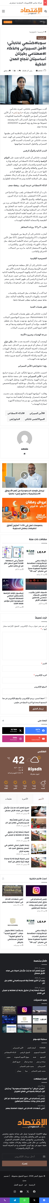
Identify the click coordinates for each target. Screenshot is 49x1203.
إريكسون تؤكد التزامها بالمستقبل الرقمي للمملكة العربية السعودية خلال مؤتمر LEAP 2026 (13, 598)
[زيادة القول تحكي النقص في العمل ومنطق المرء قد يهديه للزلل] (38, 849)
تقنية (34, 1057)
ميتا (26, 1071)
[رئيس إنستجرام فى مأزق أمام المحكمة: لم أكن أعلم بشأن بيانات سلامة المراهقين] (36, 890)
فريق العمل (16, 1062)
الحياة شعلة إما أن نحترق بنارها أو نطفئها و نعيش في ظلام (17, 835)
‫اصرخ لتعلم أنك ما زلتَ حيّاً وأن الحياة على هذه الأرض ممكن (16, 809)
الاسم (44, 663)
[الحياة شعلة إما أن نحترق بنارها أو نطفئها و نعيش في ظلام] (38, 836)
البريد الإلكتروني (40, 675)
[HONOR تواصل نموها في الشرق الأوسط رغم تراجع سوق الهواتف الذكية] (9, 1029)
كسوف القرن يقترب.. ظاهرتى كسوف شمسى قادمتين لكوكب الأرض (37, 596)
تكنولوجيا (33, 32)
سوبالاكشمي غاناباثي (34, 419)
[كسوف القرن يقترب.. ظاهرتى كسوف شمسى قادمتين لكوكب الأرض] (36, 584)
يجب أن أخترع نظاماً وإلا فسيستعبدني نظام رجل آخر (17, 821)
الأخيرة (25, 798)
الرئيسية (41, 32)
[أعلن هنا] (24, 22)
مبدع (24, 1180)
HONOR (42, 1048)
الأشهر (41, 798)
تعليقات (8, 798)
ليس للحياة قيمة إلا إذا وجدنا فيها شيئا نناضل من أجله (16, 860)
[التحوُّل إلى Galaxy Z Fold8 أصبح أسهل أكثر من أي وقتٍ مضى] (12, 552)
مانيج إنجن (17, 112)
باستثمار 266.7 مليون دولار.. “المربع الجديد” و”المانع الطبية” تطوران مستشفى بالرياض (13, 936)
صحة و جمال (28, 1062)
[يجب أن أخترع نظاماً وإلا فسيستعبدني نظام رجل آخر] (38, 823)
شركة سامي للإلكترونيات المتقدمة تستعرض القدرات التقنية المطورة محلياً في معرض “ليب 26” (37, 566)
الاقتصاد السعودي (39, 1052)
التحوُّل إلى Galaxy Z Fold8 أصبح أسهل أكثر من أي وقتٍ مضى (13, 563)
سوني (8, 1057)
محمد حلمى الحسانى (27, 1066)
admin (40, 71)
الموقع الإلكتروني (40, 687)
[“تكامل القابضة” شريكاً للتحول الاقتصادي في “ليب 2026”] (9, 1019)
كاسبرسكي (41, 1066)
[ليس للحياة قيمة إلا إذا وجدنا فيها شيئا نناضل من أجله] (38, 862)
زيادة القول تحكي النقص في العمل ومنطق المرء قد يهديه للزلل (16, 848)
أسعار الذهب (31, 1048)
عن (25, 1185)
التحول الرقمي (25, 1052)
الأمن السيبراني (36, 413)
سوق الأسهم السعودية (21, 1057)
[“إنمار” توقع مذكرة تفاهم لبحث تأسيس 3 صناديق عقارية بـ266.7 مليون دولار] (40, 1029)
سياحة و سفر (40, 1062)
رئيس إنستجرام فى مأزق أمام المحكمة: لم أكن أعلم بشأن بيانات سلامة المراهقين (36, 903)
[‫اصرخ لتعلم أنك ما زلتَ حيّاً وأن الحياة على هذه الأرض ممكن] (38, 811)
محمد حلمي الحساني (38, 1071)
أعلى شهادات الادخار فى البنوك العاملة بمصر (12, 900)
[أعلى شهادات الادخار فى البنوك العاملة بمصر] (12, 890)
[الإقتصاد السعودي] (31, 11)
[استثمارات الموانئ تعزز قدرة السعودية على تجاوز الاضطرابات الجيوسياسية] (24, 1029)
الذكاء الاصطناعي (15, 413)
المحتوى (42, 1057)
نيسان (19, 1071)
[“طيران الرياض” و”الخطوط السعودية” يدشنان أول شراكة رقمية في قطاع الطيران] (40, 1010)
